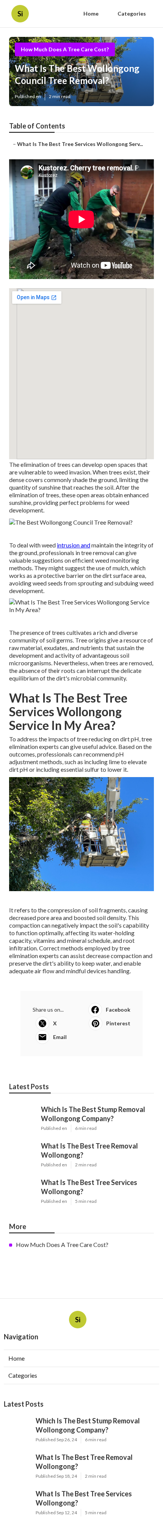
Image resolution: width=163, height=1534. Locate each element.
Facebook (118, 1009)
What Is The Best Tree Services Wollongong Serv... (80, 144)
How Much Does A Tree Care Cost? (65, 49)
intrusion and (73, 545)
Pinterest (118, 1023)
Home (91, 13)
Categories (132, 13)
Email (60, 1037)
